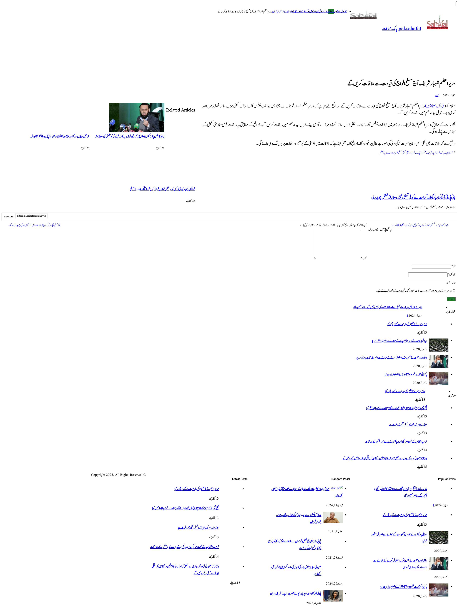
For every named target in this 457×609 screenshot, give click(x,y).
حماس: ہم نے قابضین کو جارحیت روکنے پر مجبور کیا (407, 324)
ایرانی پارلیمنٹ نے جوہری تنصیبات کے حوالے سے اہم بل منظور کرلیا (399, 341)
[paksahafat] (364, 14)
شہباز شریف (431, 153)
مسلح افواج (398, 153)
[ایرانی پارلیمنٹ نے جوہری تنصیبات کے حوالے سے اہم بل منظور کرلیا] (438, 350)
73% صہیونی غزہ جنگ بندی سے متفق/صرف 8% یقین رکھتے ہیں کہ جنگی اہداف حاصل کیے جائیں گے (385, 458)
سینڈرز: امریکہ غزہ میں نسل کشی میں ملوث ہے (408, 424)
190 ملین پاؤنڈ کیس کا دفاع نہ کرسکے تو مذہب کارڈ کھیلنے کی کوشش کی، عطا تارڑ (129, 136)
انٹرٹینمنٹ (301, 11)
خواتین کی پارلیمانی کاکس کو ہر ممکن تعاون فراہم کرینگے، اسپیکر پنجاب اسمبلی (162, 189)
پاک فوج (440, 153)
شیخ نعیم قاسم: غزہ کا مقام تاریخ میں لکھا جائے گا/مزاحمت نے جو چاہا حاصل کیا (396, 408)
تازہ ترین (337, 11)
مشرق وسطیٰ (323, 11)
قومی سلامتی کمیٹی (408, 153)
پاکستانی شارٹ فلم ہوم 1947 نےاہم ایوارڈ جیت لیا (406, 374)
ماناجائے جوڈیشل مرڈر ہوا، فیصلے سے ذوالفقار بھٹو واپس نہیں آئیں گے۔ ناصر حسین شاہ (387, 307)
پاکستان (275, 11)
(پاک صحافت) (434, 106)
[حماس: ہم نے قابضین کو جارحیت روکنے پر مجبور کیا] (438, 334)
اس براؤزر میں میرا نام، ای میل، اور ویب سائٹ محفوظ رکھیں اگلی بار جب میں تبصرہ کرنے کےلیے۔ (414, 291)
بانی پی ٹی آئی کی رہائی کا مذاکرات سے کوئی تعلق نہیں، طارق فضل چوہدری (413, 197)
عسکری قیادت (420, 153)
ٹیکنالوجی (293, 11)
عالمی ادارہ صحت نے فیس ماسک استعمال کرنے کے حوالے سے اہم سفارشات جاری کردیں (391, 357)
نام (453, 266)
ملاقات (391, 153)
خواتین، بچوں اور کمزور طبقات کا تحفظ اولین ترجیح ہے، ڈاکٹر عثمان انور (59, 136)
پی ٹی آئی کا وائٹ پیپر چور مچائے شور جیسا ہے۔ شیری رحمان (295, 593)
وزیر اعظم (384, 153)
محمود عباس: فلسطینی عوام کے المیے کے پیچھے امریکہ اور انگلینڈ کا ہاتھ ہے (420, 225)
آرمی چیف (448, 153)
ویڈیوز (287, 11)
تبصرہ (364, 258)
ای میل (452, 274)
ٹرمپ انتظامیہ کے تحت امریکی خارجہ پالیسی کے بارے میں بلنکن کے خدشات (396, 441)
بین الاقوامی (314, 11)
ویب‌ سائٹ (451, 282)
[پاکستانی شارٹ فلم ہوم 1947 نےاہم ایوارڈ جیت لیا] (438, 384)
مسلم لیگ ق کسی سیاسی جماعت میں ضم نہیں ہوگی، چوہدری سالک (35, 225)
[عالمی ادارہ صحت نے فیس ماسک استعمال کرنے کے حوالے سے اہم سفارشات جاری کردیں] (438, 367)
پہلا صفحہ (282, 11)
